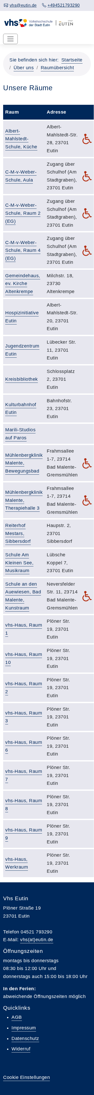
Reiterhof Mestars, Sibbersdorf (18, 533)
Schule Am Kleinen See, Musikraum (19, 562)
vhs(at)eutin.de (36, 939)
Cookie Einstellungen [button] (26, 1077)
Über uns (24, 67)
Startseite (72, 60)
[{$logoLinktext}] (28, 22)
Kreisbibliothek (21, 379)
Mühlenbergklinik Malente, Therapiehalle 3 (24, 500)
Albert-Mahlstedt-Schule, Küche (21, 138)
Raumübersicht (57, 67)
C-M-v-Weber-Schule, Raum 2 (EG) (22, 213)
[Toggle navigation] (10, 39)
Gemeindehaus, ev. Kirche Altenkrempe (22, 283)
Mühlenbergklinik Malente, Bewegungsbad (24, 463)
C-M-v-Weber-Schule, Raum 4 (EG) (22, 250)
